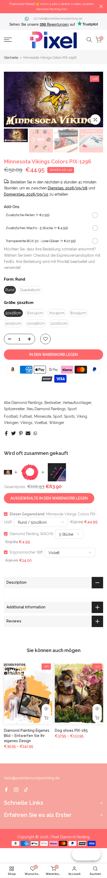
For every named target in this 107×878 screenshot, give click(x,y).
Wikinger (56, 423)
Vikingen (11, 423)
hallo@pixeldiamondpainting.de (60, 18)
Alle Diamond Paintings (23, 403)
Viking (82, 416)
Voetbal (40, 423)
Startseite (11, 57)
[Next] (99, 99)
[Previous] (8, 99)
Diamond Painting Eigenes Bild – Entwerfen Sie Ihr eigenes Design (26, 735)
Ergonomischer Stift (26, 552)
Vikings (26, 423)
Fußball (26, 416)
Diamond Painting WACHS (31, 534)
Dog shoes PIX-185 (71, 730)
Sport (72, 409)
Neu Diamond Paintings (46, 409)
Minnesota (42, 416)
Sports (69, 416)
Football (11, 416)
